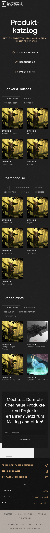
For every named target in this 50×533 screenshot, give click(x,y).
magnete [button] (39, 192)
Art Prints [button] (29, 308)
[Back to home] (12, 4)
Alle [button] (5, 188)
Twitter (8, 514)
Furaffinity (25, 518)
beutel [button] (38, 188)
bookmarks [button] (9, 192)
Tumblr (42, 514)
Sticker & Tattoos (18, 89)
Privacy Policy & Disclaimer (25, 529)
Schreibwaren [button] (21, 188)
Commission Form (16, 525)
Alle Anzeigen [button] (11, 99)
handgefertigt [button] (27, 312)
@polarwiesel (41, 497)
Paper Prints (14, 298)
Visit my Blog (41, 503)
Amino (18, 514)
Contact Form (35, 525)
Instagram (30, 514)
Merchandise (15, 178)
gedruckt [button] (8, 312)
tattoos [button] (28, 103)
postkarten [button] (9, 316)
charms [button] (25, 192)
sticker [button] (28, 99)
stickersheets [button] (11, 103)
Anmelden (25, 439)
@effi (45, 491)
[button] (46, 4)
